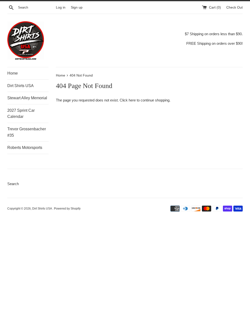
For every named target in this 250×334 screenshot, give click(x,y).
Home (12, 73)
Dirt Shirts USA (20, 86)
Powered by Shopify (67, 208)
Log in (60, 7)
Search (13, 184)
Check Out (234, 7)
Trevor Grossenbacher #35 (26, 132)
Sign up (77, 7)
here (132, 100)
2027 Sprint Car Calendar (21, 113)
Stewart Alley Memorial (27, 98)
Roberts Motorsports (24, 147)
